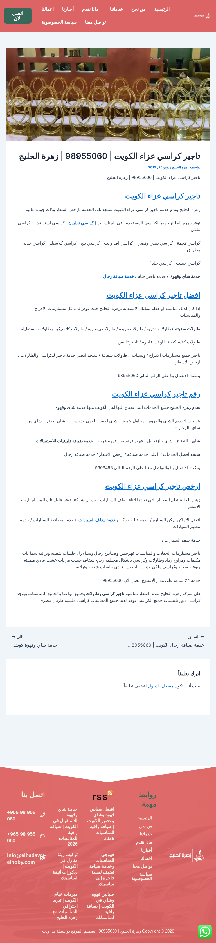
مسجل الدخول (161, 686)
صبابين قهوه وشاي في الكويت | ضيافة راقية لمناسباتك (100, 906)
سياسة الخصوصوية (59, 22)
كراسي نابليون (81, 222)
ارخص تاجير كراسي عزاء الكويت (152, 486)
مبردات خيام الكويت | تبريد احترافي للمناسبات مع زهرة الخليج (65, 906)
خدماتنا (116, 9)
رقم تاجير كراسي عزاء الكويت (156, 394)
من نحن (138, 9)
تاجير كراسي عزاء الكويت (162, 196)
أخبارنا (68, 9)
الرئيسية (162, 9)
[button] (115, 9)
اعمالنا (48, 9)
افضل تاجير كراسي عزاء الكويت (153, 295)
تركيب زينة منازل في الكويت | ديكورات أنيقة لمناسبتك (65, 866)
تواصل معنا (95, 22)
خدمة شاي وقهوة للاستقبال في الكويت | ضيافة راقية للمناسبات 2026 (64, 827)
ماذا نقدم (90, 9)
